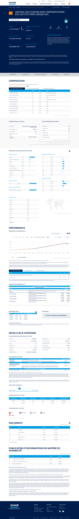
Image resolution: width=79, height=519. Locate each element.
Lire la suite (49, 43)
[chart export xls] (67, 233)
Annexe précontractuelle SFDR (17, 463)
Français (44, 432)
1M (14, 237)
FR (69, 1)
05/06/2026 (56, 434)
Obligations (18, 7)
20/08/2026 (56, 429)
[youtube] (63, 511)
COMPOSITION (13, 74)
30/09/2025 (56, 439)
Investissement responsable (46, 3)
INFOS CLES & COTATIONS (40, 74)
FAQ (47, 508)
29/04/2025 (60, 458)
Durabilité (66, 74)
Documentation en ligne (51, 506)
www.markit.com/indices (32, 136)
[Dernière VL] (19, 28)
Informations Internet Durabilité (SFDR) (18, 458)
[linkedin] (60, 511)
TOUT (48, 237)
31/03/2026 (56, 437)
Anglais (44, 429)
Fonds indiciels (50, 511)
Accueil (10, 7)
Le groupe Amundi (38, 509)
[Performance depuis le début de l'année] (31, 30)
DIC (19, 434)
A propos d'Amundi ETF (38, 508)
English (51, 458)
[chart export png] (69, 233)
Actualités (36, 506)
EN (68, 1)
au (64, 237)
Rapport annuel (20, 439)
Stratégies (35, 3)
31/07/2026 (56, 432)
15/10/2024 (60, 463)
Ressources (63, 3)
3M (17, 237)
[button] (66, 7)
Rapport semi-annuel (21, 437)
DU (55, 237)
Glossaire (48, 509)
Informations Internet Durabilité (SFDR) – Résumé (19, 461)
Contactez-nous (62, 508)
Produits (28, 3)
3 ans (27, 237)
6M (20, 237)
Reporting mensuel (21, 432)
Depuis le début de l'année (39, 237)
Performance (25, 74)
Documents (55, 74)
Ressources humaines (38, 511)
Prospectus (20, 429)
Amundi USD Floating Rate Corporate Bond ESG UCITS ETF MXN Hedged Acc (33, 7)
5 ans (31, 237)
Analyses (56, 3)
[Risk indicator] (22, 385)
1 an (23, 237)
